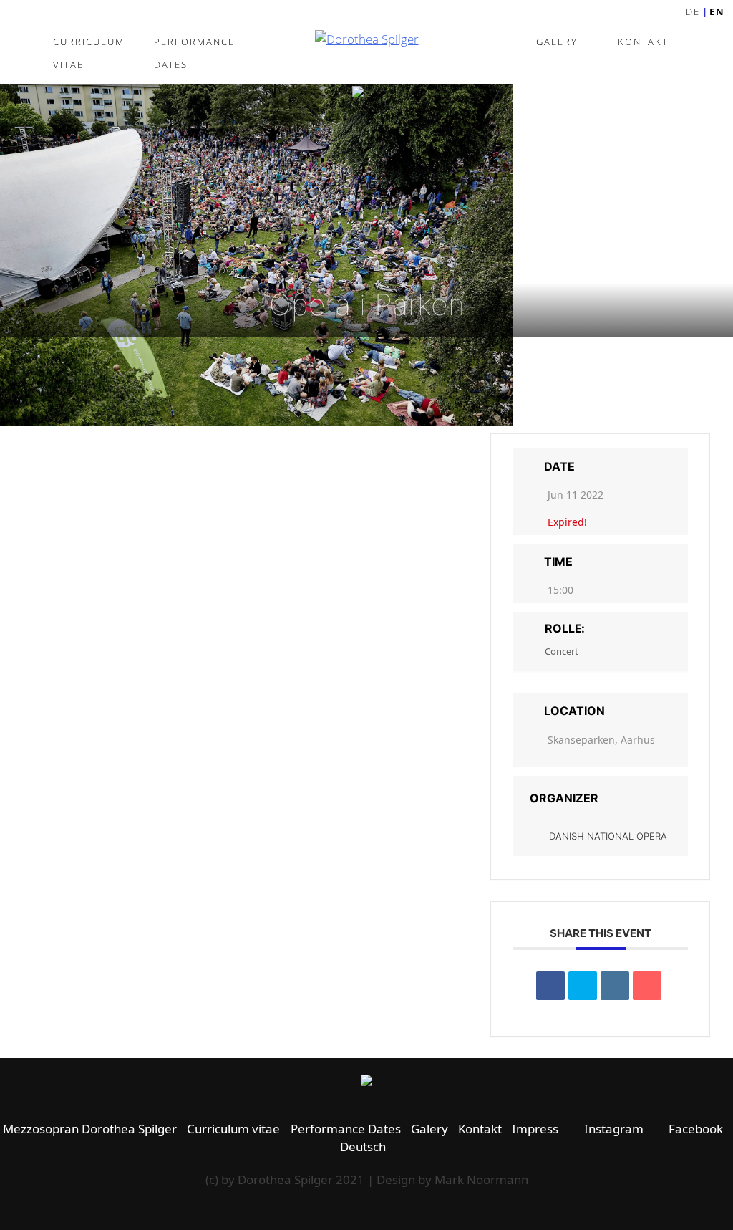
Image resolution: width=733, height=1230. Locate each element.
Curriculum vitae (89, 53)
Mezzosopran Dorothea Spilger (90, 1128)
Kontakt (643, 41)
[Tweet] (582, 985)
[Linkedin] (615, 985)
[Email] (647, 985)
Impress (535, 1128)
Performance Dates (194, 53)
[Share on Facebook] (550, 985)
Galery (557, 41)
